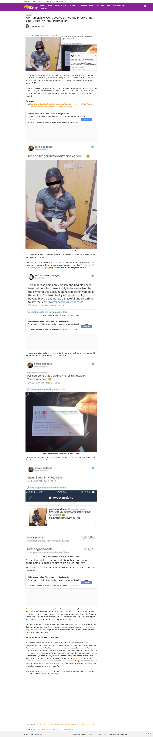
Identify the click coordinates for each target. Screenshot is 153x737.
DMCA (49, 1)
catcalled (75, 658)
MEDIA (33, 1)
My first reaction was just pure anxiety (40, 609)
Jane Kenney (37, 25)
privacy (68, 75)
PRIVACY (38, 1)
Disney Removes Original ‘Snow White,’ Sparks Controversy (50, 107)
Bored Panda (41, 567)
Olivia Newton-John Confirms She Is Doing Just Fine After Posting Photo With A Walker (61, 104)
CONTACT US (56, 1)
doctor (84, 93)
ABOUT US (27, 1)
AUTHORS (63, 1)
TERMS (44, 1)
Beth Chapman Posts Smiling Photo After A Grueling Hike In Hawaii (56, 729)
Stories (28, 15)
